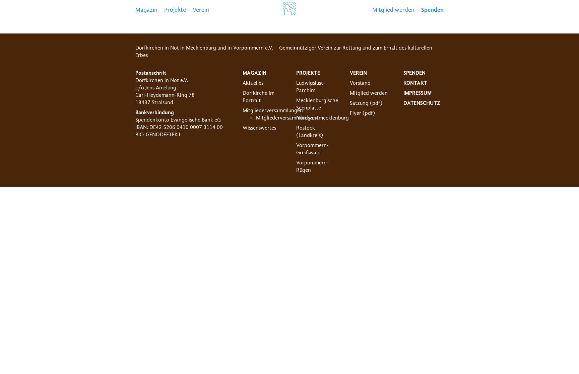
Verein (201, 9)
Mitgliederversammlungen (273, 110)
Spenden (414, 73)
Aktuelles (253, 83)
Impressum (417, 93)
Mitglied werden (393, 9)
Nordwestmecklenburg (322, 118)
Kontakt (415, 83)
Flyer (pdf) (362, 113)
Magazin (146, 9)
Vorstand (360, 83)
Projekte (175, 9)
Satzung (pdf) (366, 103)
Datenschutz (421, 103)
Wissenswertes (259, 128)
